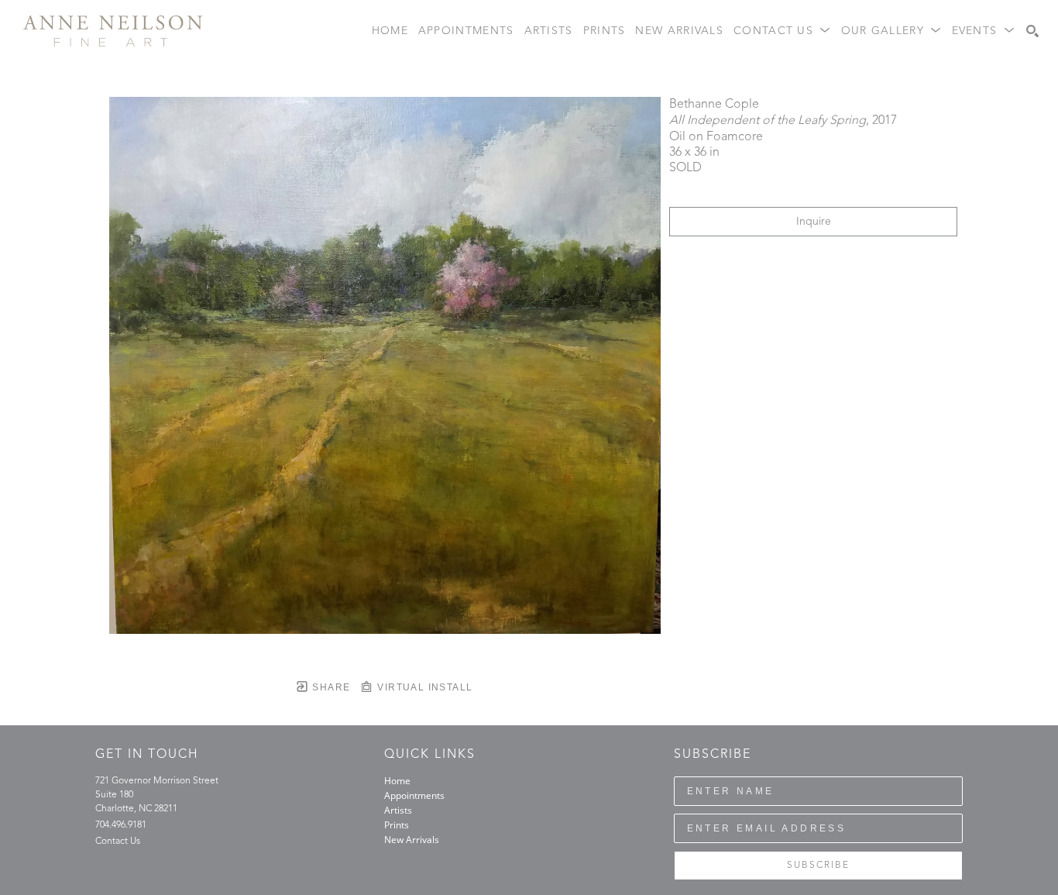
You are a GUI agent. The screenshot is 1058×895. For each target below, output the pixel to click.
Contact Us (117, 841)
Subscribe (818, 865)
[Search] (1032, 31)
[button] (782, 31)
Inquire (813, 221)
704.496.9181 (120, 825)
